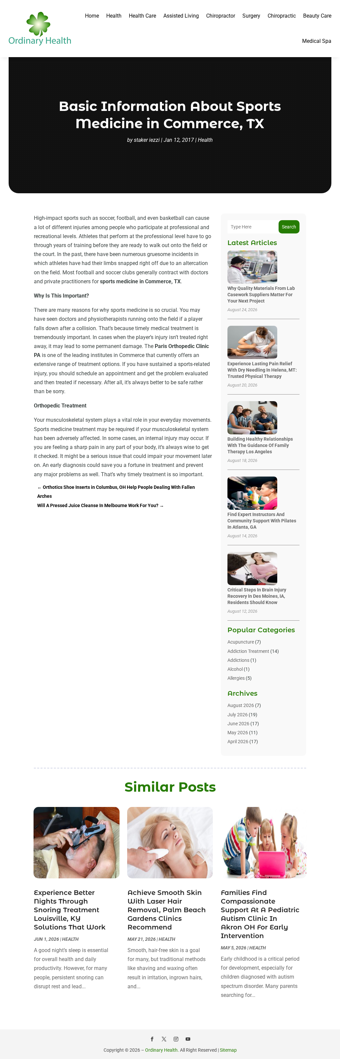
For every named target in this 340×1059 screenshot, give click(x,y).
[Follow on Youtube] (188, 1039)
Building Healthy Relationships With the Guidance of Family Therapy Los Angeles (260, 445)
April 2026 (237, 741)
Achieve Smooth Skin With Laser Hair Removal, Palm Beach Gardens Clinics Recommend (167, 910)
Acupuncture (240, 642)
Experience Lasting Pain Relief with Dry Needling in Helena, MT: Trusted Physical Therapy (262, 370)
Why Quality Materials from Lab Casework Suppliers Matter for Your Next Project (261, 295)
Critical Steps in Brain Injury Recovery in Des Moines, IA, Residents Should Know (256, 596)
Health (114, 16)
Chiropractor (220, 16)
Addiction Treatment (248, 651)
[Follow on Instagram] (176, 1039)
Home (92, 16)
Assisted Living (181, 16)
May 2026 (237, 732)
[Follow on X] (164, 1039)
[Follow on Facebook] (152, 1039)
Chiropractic (282, 16)
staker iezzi (147, 140)
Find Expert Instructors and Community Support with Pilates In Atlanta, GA (261, 521)
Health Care (142, 16)
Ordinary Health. (162, 1050)
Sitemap (228, 1050)
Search (289, 226)
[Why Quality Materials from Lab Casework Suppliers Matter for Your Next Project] (252, 267)
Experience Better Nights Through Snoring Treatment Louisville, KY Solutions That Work (70, 910)
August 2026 (240, 705)
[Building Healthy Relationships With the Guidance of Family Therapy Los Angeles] (252, 418)
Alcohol (235, 669)
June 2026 (238, 723)
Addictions (238, 660)
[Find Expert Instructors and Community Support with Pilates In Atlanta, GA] (252, 494)
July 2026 (237, 714)
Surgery (251, 16)
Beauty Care (317, 16)
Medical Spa (316, 41)
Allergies (236, 678)
